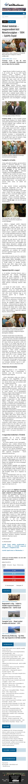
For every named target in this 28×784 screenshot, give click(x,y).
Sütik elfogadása (16, 780)
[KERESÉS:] (14, 16)
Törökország (13, 633)
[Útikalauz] (14, 4)
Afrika (23, 779)
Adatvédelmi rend (13, 764)
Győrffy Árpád (9, 58)
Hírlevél (21, 780)
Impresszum (5, 762)
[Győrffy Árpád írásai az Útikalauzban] (24, 550)
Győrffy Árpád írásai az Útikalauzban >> (13, 550)
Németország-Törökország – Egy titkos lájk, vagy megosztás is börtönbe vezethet (14, 636)
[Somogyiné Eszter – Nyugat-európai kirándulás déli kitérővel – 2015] (14, 616)
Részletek (15, 779)
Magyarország (13, 601)
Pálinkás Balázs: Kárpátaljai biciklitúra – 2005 (12, 708)
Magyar (14, 565)
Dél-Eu (3, 779)
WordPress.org (6, 766)
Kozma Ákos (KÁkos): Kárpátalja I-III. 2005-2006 (13, 703)
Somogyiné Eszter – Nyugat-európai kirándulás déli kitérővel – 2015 (12, 622)
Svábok (3, 566)
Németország (20, 565)
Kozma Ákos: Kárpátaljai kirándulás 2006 (11, 710)
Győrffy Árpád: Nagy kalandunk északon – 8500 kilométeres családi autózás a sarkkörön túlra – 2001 (13, 660)
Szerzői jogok (5, 764)
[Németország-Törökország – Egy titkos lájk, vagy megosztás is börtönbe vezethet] (14, 632)
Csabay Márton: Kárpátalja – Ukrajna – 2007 (12, 721)
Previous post (10, 585)
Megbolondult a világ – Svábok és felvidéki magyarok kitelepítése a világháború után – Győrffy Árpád (11, 605)
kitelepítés (9, 565)
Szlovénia (8, 619)
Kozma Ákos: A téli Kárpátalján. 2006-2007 (12, 711)
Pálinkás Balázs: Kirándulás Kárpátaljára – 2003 (13, 720)
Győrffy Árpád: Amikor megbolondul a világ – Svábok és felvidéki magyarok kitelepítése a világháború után (14, 546)
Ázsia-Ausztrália (6, 633)
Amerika (4, 780)
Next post (18, 585)
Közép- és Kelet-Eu (6, 601)
